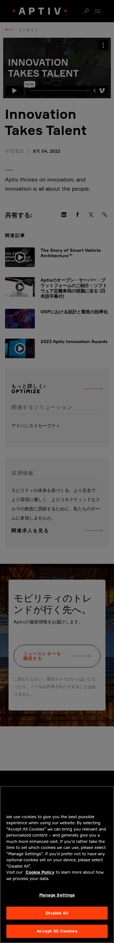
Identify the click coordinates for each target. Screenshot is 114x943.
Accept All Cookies (57, 930)
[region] (57, 864)
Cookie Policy (40, 872)
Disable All (57, 912)
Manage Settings (57, 894)
